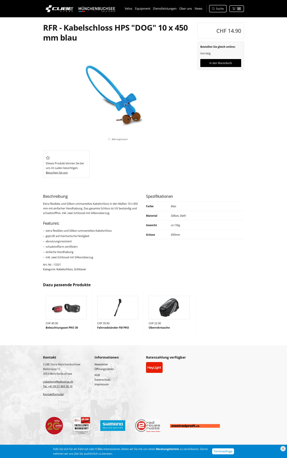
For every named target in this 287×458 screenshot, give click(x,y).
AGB (97, 375)
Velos (128, 8)
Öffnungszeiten (104, 369)
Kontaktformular (53, 394)
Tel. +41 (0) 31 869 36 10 (57, 386)
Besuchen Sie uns (57, 172)
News (198, 8)
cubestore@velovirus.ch (58, 381)
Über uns (185, 8)
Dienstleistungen (165, 8)
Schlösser (80, 269)
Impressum (102, 384)
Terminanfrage (223, 451)
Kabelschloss (64, 269)
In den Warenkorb (220, 63)
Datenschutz (102, 380)
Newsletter (101, 364)
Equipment (142, 8)
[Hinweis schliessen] (283, 448)
